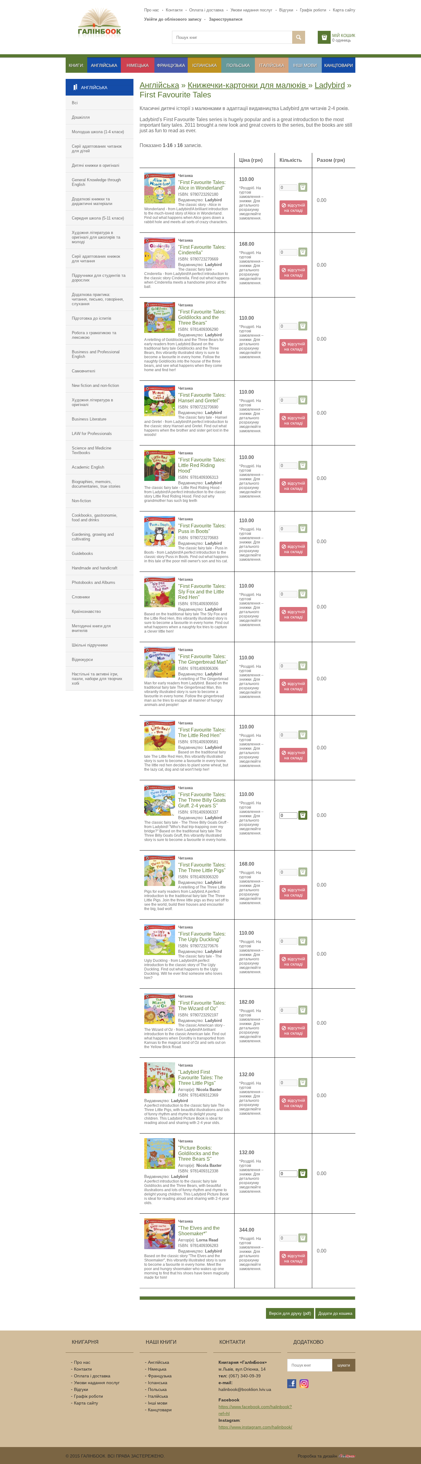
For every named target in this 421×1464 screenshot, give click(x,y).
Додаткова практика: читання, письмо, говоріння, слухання (98, 299)
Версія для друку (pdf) (290, 1313)
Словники (81, 597)
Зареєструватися (226, 19)
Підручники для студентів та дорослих (98, 277)
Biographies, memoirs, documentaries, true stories (96, 484)
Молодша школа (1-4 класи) (98, 131)
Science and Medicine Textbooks (91, 450)
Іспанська (204, 65)
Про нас (151, 10)
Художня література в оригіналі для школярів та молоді (96, 237)
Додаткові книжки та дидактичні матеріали (92, 201)
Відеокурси (82, 659)
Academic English (88, 467)
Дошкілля (81, 117)
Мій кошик (343, 35)
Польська (238, 65)
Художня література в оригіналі (92, 402)
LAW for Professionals (92, 433)
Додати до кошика (335, 1313)
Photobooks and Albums (93, 582)
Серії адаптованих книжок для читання (96, 258)
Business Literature (89, 419)
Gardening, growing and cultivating (93, 536)
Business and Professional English (96, 354)
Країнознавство (86, 611)
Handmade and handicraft (94, 568)
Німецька (138, 65)
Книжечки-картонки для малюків (248, 85)
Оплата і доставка (206, 10)
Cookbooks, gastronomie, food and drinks (94, 517)
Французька (171, 65)
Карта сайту (344, 10)
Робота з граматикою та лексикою (94, 335)
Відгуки (286, 10)
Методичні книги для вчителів (91, 628)
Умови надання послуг (251, 10)
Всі (75, 102)
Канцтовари (338, 65)
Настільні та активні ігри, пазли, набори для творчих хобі (97, 679)
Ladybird (330, 85)
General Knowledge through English (96, 182)
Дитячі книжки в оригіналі (95, 165)
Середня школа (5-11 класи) (98, 218)
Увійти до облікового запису (172, 19)
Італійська (271, 65)
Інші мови (305, 65)
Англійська (104, 65)
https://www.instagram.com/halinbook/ (255, 1427)
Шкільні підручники (90, 645)
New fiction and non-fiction (95, 385)
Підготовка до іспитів (91, 318)
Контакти (174, 10)
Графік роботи (313, 10)
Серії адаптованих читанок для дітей (97, 148)
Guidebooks (82, 553)
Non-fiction (81, 500)
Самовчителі (83, 371)
